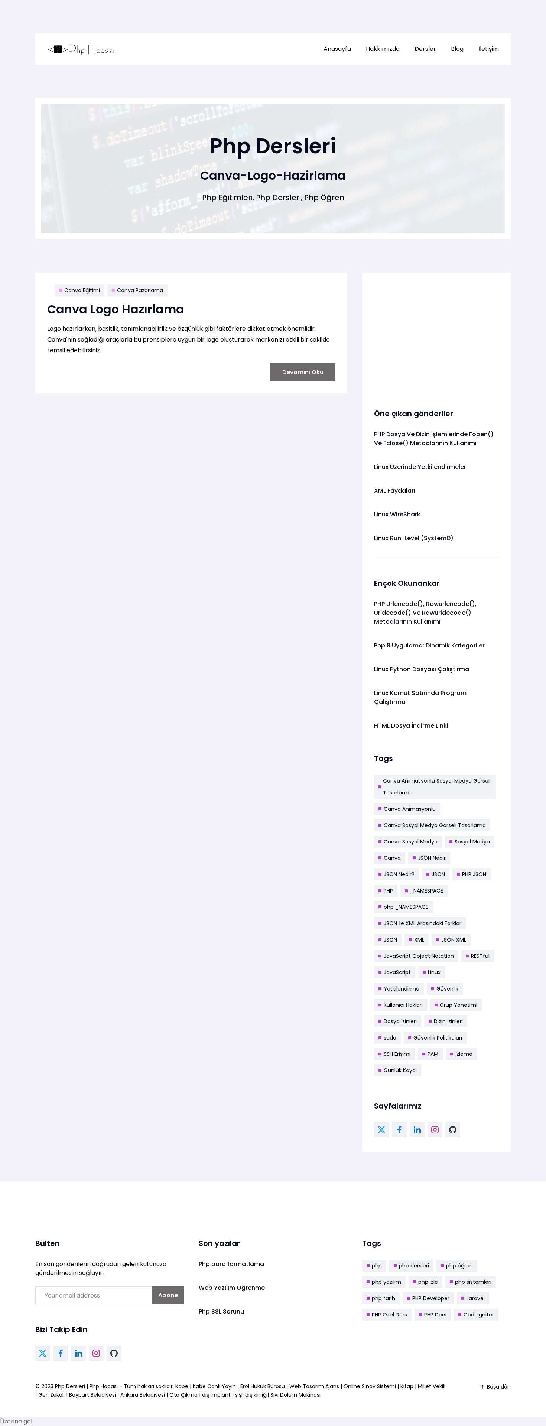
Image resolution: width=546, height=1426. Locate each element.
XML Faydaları (394, 490)
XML (419, 939)
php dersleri (414, 1265)
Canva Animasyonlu (410, 809)
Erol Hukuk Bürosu (263, 1386)
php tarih (383, 1298)
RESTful (480, 956)
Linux (434, 972)
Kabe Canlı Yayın (215, 1386)
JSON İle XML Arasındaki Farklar (422, 923)
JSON (438, 874)
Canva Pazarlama (140, 290)
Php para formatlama (231, 1264)
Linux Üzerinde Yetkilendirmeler (420, 467)
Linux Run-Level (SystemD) (414, 538)
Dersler (425, 49)
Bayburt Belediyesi (92, 1395)
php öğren (459, 1265)
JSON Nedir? (399, 874)
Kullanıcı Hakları (403, 1005)
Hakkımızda (383, 49)
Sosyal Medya (472, 841)
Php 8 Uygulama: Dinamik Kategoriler (429, 645)
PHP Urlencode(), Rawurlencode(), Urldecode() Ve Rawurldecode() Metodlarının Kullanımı (425, 613)
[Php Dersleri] (81, 49)
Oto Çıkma (183, 1395)
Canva (392, 858)
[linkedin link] (417, 1129)
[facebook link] (399, 1129)
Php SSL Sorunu (221, 1311)
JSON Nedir (432, 858)
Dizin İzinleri (448, 1021)
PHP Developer (430, 1298)
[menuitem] (337, 49)
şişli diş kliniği (251, 1395)
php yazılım (386, 1282)
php (377, 1265)
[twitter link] (381, 1129)
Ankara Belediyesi (142, 1395)
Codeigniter (479, 1314)
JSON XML (453, 939)
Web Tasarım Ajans (315, 1386)
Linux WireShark (397, 514)
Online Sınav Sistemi (370, 1386)
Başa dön (499, 1386)
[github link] (452, 1129)
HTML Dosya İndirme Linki (411, 725)
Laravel (476, 1298)
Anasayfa (337, 49)
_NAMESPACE (426, 890)
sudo (390, 1037)
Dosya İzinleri (400, 1021)
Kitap (406, 1386)
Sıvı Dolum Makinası (295, 1395)
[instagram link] (435, 1129)
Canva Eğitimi (82, 290)
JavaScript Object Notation (419, 956)
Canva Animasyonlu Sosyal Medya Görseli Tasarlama (437, 786)
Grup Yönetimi (458, 1005)
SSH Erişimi (397, 1054)
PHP (388, 890)
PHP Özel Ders (389, 1314)
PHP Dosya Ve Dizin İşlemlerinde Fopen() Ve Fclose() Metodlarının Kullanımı (434, 438)
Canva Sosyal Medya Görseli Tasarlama (435, 825)
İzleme (463, 1054)
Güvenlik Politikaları (437, 1037)
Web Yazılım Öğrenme (232, 1287)
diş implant (216, 1395)
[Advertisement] (436, 336)
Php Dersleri (71, 1386)
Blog (457, 49)
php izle (428, 1282)
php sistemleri (473, 1282)
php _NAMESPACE (406, 907)
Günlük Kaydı (400, 1070)
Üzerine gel (16, 1421)
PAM (433, 1054)
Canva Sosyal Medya (411, 841)
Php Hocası (104, 1386)
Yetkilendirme (401, 988)
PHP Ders (435, 1314)
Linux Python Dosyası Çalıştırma (421, 669)
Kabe (182, 1386)
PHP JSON (474, 874)
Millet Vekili (431, 1386)
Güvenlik (447, 988)
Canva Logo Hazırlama (115, 309)
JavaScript (397, 972)
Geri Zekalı (51, 1395)
